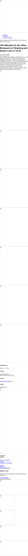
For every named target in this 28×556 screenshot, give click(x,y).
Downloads (9, 462)
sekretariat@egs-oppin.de (6, 381)
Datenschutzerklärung (5, 468)
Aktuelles (5, 35)
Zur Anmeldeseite (4, 477)
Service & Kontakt (7, 37)
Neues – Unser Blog (5, 460)
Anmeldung (3, 462)
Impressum (2, 466)
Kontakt (2, 465)
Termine (2, 461)
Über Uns (5, 36)
